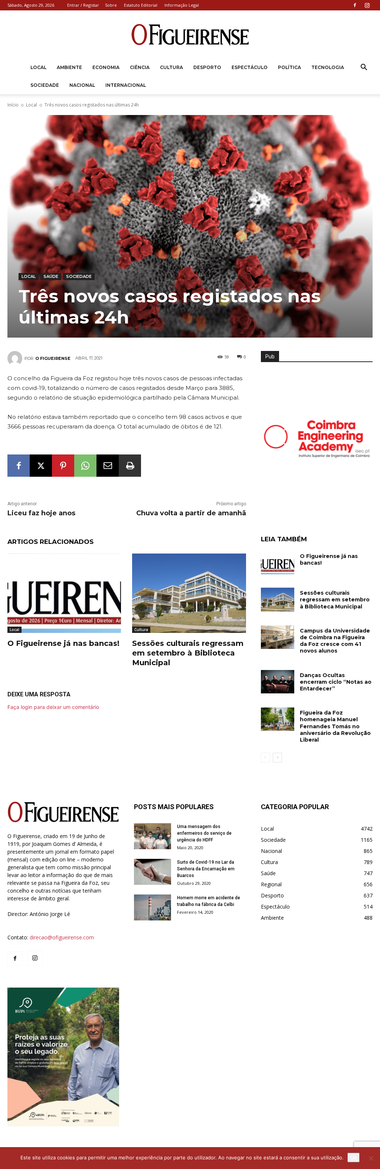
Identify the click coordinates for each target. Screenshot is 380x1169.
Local (38, 67)
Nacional (82, 85)
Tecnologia (327, 67)
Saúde (50, 276)
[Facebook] (354, 5)
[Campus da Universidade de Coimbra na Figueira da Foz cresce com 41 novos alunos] (277, 637)
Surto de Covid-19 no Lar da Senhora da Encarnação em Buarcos (206, 869)
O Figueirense (53, 358)
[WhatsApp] (85, 465)
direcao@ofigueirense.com (62, 937)
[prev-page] (265, 757)
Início (13, 105)
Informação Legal (181, 5)
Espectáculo (250, 67)
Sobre (111, 5)
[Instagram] (367, 5)
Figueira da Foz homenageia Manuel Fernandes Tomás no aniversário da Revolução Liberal (335, 726)
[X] (41, 465)
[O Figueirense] (190, 35)
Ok (353, 1157)
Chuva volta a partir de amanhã (191, 513)
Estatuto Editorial (140, 5)
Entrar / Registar (83, 5)
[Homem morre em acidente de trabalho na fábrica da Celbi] (152, 907)
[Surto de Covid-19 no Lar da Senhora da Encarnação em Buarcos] (152, 872)
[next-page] (277, 757)
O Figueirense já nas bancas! (63, 643)
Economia (105, 67)
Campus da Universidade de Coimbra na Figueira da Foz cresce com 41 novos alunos (335, 640)
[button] (364, 68)
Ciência (140, 67)
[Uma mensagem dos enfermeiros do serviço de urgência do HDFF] (152, 836)
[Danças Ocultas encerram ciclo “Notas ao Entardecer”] (277, 681)
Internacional (125, 85)
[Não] (370, 1158)
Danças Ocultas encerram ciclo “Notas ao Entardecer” (335, 682)
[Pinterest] (63, 465)
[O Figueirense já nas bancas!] (64, 593)
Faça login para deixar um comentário (53, 707)
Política (289, 67)
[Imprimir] (130, 465)
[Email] (107, 465)
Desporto (207, 67)
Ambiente (69, 67)
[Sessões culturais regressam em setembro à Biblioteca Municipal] (189, 593)
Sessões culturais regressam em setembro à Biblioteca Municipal (187, 653)
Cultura (171, 67)
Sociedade (44, 85)
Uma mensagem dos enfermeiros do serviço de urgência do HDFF (204, 833)
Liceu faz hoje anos (41, 513)
